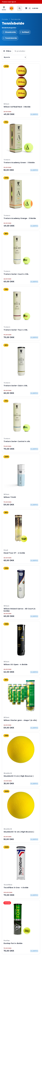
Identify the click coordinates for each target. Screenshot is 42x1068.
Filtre (8, 51)
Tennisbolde (16, 19)
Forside (5, 19)
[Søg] (19, 8)
